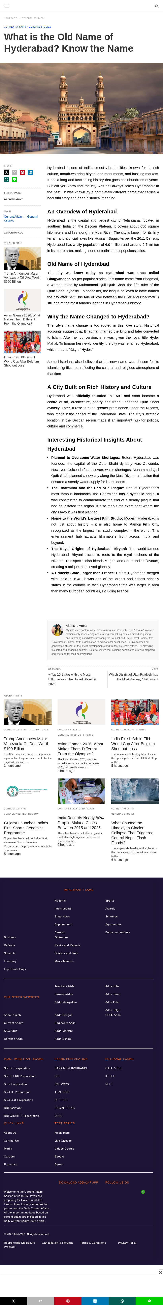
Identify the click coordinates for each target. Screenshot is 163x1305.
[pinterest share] (68, 1301)
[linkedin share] (95, 1301)
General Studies (33, 18)
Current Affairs (15, 26)
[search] (156, 6)
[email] (40, 1301)
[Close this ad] (160, 1272)
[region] (81, 1286)
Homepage (10, 18)
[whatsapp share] (122, 1301)
